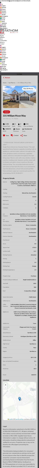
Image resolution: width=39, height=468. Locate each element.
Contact (2, 44)
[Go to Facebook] (0, 2)
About (1, 42)
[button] (19, 399)
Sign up (2, 28)
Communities (3, 40)
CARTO (34, 419)
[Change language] (1, 4)
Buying (2, 35)
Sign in (5, 28)
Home (4, 83)
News (1, 39)
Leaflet (11, 419)
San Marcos (11, 83)
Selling (1, 37)
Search (2, 34)
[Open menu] (0, 71)
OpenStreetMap (19, 419)
